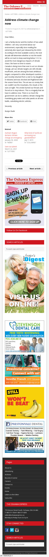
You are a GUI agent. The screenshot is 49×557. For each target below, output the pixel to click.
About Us (43, 6)
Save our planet (11, 146)
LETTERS (8, 31)
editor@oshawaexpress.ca (14, 515)
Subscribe (36, 6)
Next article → (36, 168)
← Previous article (14, 168)
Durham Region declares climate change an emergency (13, 135)
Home (29, 6)
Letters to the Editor (12, 494)
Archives (8, 474)
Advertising (9, 471)
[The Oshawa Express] (24, 7)
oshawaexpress (32, 29)
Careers (8, 481)
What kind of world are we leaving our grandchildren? (33, 135)
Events (7, 488)
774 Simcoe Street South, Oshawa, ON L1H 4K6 (21, 510)
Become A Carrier (11, 478)
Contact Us (9, 484)
